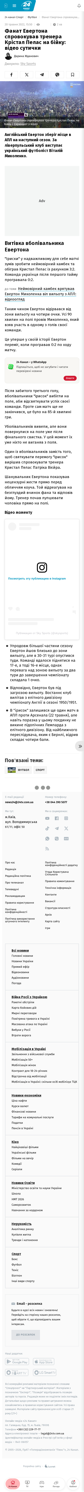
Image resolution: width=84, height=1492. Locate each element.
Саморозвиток (21, 1205)
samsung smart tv (45, 1372)
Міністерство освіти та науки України (37, 1188)
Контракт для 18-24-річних (29, 1070)
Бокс (15, 1259)
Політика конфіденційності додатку (61, 864)
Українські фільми (24, 1152)
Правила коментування (59, 881)
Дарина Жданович (26, 56)
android (17, 1361)
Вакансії (50, 901)
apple (45, 1361)
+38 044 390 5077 (56, 802)
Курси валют (20, 1106)
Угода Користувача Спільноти (57, 873)
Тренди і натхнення (25, 1240)
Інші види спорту (23, 1281)
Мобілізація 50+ (22, 1059)
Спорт (16, 1254)
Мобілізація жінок (24, 1065)
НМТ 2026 (18, 1199)
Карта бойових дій (24, 1007)
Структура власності (57, 908)
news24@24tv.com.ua (19, 802)
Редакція (10, 869)
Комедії (17, 1164)
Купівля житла (21, 1234)
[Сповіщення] (79, 5)
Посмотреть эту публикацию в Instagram (37, 578)
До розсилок (25, 1334)
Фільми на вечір (22, 1158)
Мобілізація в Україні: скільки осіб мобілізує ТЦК (44, 1082)
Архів (48, 915)
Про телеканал (14, 882)
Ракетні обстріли (23, 1002)
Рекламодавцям (15, 896)
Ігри (47, 928)
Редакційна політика (18, 876)
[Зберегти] (72, 74)
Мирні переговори (24, 1013)
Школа (16, 1193)
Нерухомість (22, 1224)
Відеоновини (20, 972)
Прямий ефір (20, 966)
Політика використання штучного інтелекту (20, 920)
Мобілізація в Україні (29, 1049)
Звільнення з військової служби (33, 1054)
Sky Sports (28, 64)
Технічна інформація (58, 888)
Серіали (17, 1169)
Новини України (22, 961)
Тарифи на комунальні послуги (33, 1117)
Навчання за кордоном (27, 1210)
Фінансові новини (24, 1111)
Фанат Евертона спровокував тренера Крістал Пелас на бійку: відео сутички (60, 17)
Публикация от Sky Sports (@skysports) (42, 633)
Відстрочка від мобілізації (29, 1076)
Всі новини (20, 950)
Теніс (15, 1270)
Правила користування (19, 903)
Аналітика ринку (23, 1229)
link (47, 818)
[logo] (26, 5)
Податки (17, 1123)
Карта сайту (52, 921)
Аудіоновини (20, 977)
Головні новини (22, 955)
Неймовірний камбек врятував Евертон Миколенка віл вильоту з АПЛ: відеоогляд (40, 294)
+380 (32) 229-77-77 (29, 1429)
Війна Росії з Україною (29, 997)
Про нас (10, 862)
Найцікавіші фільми (25, 1147)
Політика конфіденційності (16, 911)
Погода (16, 983)
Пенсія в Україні (22, 1128)
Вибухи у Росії (21, 1029)
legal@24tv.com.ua (52, 1433)
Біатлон (17, 1275)
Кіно (15, 1142)
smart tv (17, 1372)
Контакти (50, 894)
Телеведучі (12, 889)
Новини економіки (26, 1095)
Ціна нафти (19, 1100)
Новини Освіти (23, 1183)
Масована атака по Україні (30, 1024)
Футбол (33, 17)
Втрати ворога (21, 1035)
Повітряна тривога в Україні (31, 1018)
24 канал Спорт (14, 17)
